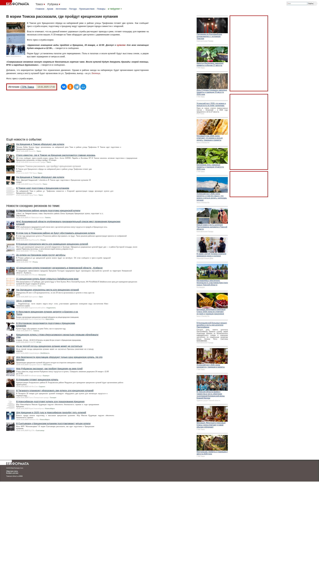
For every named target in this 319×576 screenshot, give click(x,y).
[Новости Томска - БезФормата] (15, 3)
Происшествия (86, 9)
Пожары (101, 9)
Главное (40, 9)
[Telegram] (77, 87)
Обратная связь (12, 471)
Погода (73, 9)
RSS (21, 476)
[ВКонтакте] (64, 87)
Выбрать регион (12, 473)
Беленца (96, 73)
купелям (121, 45)
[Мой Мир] (83, 87)
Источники (61, 9)
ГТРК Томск (27, 86)
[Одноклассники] (70, 87)
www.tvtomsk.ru (16, 56)
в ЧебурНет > (115, 9)
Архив (50, 9)
